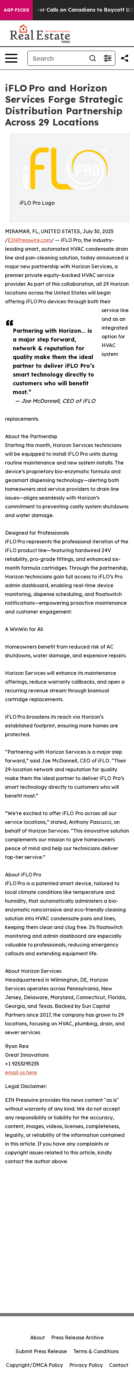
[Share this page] (124, 58)
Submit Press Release (41, 1351)
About (37, 1337)
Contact (118, 1365)
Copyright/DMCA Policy (34, 1365)
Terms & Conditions (96, 1351)
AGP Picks (16, 10)
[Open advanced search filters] (107, 58)
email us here (21, 1072)
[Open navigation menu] (11, 58)
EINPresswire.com (29, 240)
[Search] (92, 58)
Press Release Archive (77, 1337)
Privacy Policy (86, 1365)
